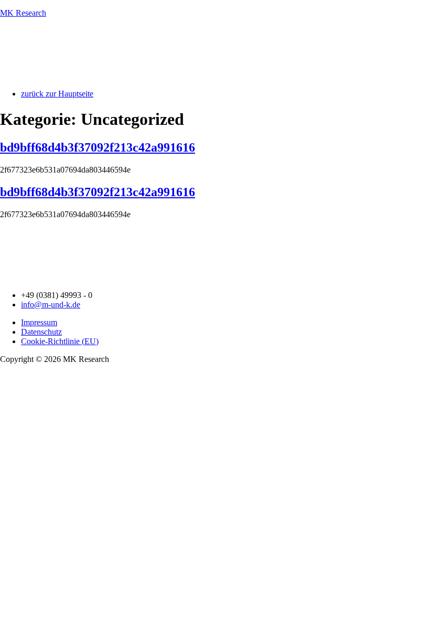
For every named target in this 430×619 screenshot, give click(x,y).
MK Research (23, 12)
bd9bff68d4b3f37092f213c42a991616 (97, 147)
